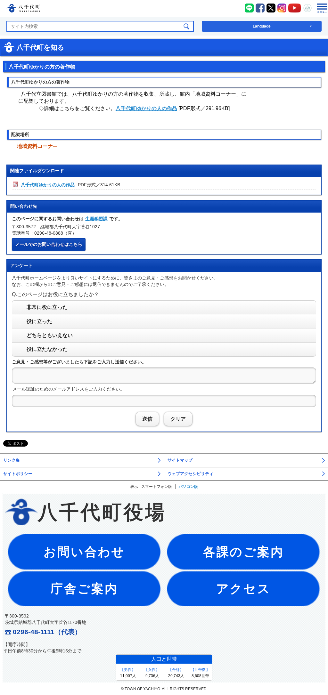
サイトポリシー (17, 474)
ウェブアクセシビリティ (190, 474)
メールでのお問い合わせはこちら (48, 244)
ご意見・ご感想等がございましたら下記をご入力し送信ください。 (79, 361)
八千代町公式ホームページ (23, 9)
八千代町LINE (249, 8)
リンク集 (11, 460)
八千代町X (270, 8)
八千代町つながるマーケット (307, 8)
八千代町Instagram (281, 8)
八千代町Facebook (260, 8)
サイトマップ (180, 460)
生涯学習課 (96, 218)
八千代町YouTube (294, 8)
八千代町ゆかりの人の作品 (146, 108)
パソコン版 (188, 486)
